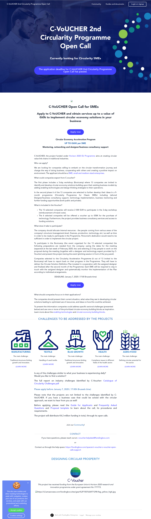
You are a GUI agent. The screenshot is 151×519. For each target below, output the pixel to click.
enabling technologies (62, 312)
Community (96, 4)
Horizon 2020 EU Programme (82, 156)
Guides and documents (115, 4)
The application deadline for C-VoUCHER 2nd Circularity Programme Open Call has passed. (75, 70)
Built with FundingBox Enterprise (66, 515)
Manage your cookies (93, 515)
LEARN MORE (21, 367)
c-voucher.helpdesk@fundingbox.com (93, 438)
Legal (82, 515)
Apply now (75, 132)
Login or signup (137, 4)
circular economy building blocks (91, 312)
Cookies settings (16, 516)
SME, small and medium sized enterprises (86, 173)
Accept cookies (16, 510)
